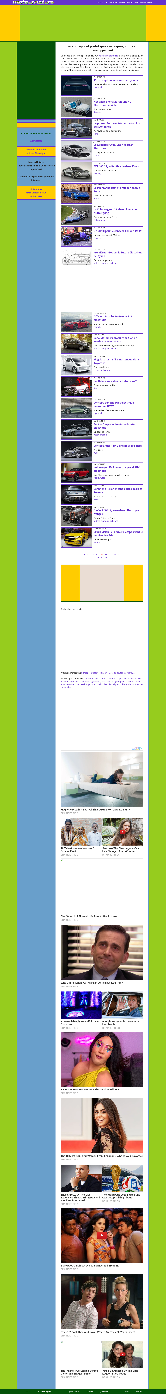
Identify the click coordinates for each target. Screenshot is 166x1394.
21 (106, 554)
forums (90, 1391)
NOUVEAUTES (111, 2)
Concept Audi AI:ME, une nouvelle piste (118, 445)
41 (119, 554)
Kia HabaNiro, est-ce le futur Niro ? (115, 381)
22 (110, 554)
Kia (95, 388)
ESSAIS (122, 2)
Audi (96, 452)
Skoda (97, 542)
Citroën (84, 672)
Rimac (96, 198)
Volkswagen (99, 220)
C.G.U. (28, 1391)
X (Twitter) (36, 140)
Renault (97, 112)
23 (114, 554)
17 (88, 554)
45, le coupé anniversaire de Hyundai (116, 80)
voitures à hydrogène (113, 681)
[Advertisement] (83, 23)
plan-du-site (74, 1391)
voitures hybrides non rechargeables (80, 681)
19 (97, 554)
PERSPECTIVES (146, 2)
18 (92, 554)
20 (101, 554)
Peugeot (94, 672)
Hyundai (98, 87)
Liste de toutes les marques (122, 672)
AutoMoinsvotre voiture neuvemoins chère (36, 193)
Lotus (96, 155)
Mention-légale (44, 1391)
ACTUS (100, 2)
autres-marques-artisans (106, 263)
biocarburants (134, 681)
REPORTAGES (132, 2)
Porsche (98, 327)
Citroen (97, 238)
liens (127, 1391)
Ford (96, 133)
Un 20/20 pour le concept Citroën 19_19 (117, 231)
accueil (139, 1391)
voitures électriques (108, 55)
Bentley (97, 173)
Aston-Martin (100, 434)
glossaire (104, 1391)
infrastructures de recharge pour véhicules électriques (90, 684)
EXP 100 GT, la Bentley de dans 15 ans (117, 166)
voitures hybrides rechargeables (125, 678)
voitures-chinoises (103, 370)
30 (106, 557)
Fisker (96, 499)
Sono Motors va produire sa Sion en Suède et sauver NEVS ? (115, 339)
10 (97, 557)
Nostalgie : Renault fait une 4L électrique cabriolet (112, 103)
